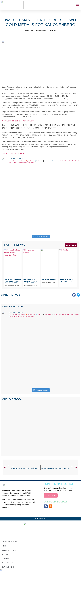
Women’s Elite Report (49, 280)
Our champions (8, 567)
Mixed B (12, 153)
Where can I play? (9, 550)
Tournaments (7, 563)
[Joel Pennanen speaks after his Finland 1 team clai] (21, 176)
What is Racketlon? (9, 542)
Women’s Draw (28, 121)
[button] (74, 295)
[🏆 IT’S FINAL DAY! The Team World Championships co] (60, 180)
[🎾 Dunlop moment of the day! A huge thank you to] (21, 206)
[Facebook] (45, 506)
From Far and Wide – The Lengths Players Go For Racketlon (30, 281)
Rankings (5, 558)
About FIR (5, 554)
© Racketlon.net (40, 519)
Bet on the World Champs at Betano (66, 280)
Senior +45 (21, 153)
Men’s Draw (6, 121)
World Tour (53, 30)
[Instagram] (50, 506)
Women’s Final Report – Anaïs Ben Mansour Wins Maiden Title (13, 281)
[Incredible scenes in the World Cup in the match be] (60, 214)
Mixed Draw (16, 121)
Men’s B (5, 153)
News (4, 546)
